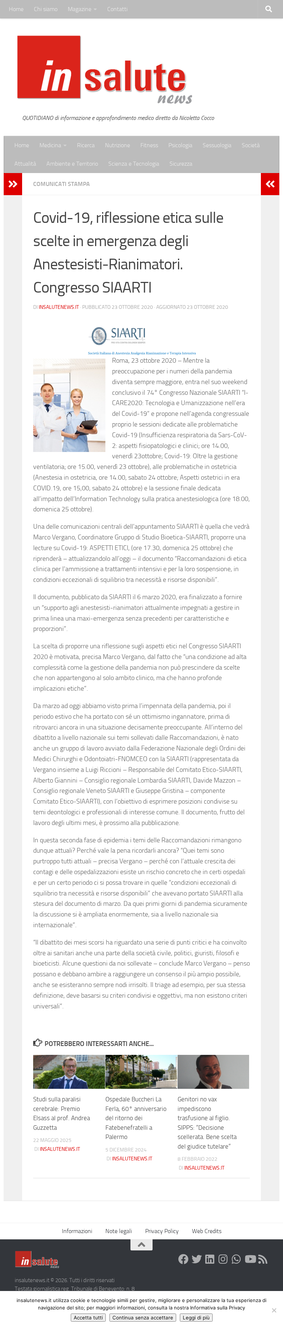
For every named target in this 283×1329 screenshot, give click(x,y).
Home (16, 9)
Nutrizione (117, 145)
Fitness (149, 145)
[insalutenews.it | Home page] (105, 70)
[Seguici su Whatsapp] (236, 1259)
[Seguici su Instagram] (223, 1259)
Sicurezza (181, 163)
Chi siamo (45, 9)
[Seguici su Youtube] (250, 1259)
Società (251, 145)
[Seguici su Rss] (263, 1259)
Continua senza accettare (142, 1318)
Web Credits (206, 1231)
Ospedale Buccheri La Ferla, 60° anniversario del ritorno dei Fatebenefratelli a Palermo (136, 1117)
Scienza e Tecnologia (133, 163)
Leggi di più (196, 1318)
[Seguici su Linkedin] (210, 1259)
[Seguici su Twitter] (197, 1259)
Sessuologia (217, 145)
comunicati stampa (61, 183)
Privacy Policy (162, 1231)
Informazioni (77, 1231)
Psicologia (180, 145)
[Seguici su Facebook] (183, 1259)
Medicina (50, 145)
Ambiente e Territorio (72, 163)
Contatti (117, 9)
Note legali (118, 1231)
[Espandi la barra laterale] (13, 184)
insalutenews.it (59, 307)
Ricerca (86, 145)
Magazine (79, 9)
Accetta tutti (88, 1318)
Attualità (25, 163)
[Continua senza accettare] (273, 1310)
